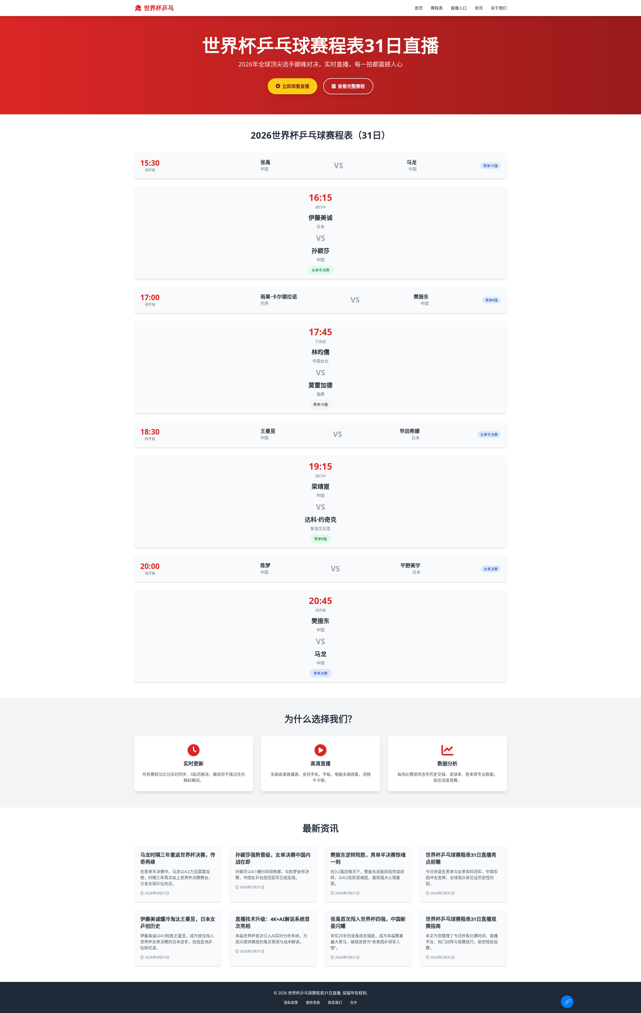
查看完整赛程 (351, 86)
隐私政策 (291, 1002)
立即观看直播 (295, 86)
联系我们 (335, 1002)
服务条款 (313, 1002)
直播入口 (459, 8)
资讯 (479, 8)
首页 (419, 8)
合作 (353, 1002)
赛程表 (437, 8)
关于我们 (499, 8)
